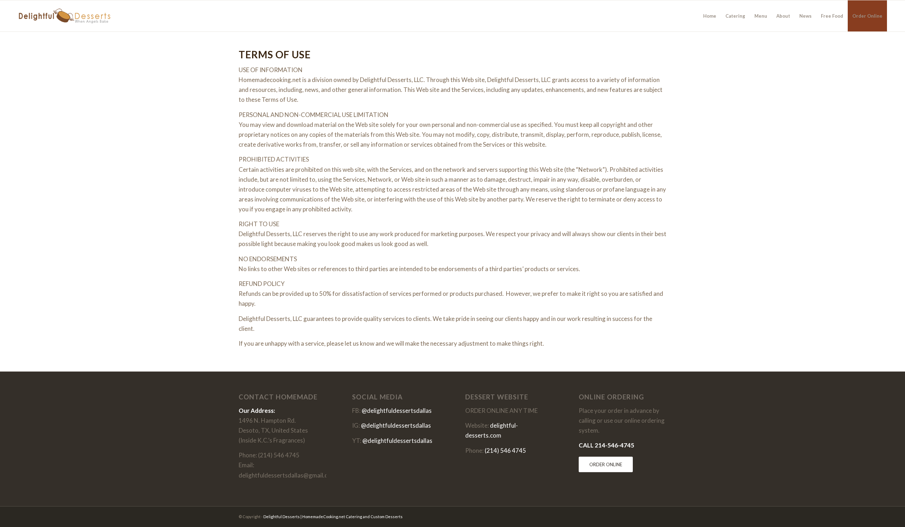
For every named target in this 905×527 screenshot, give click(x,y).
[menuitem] (710, 15)
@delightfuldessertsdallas (397, 410)
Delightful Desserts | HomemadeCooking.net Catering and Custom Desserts (333, 516)
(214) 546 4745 (505, 450)
